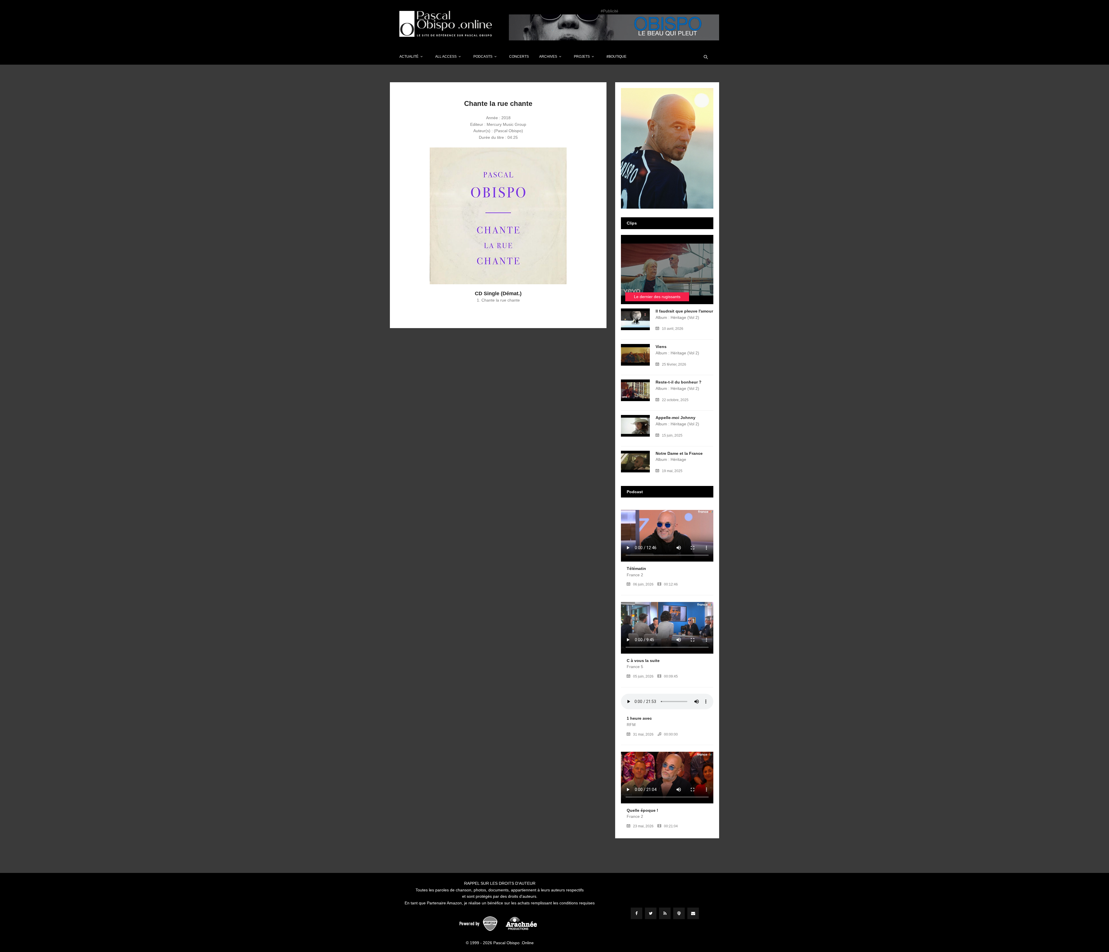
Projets (582, 57)
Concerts (519, 57)
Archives (548, 57)
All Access (446, 57)
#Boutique (616, 57)
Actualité (408, 57)
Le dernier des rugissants (657, 296)
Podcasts (482, 57)
